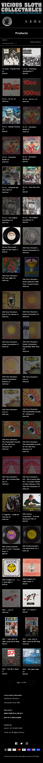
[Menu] (39, 21)
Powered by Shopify (32, 756)
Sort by (4, 40)
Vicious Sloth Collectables (18, 756)
